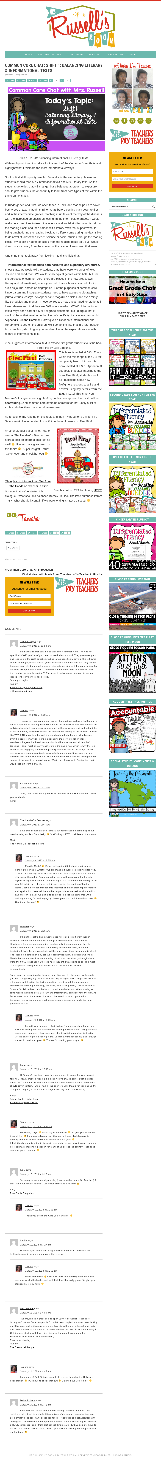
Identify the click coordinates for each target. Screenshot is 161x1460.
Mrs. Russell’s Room (41, 1455)
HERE (98, 490)
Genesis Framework (92, 1455)
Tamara (24, 710)
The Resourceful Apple (22, 1347)
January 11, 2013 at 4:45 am (35, 1371)
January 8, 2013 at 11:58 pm (35, 646)
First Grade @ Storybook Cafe (26, 687)
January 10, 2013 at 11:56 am (41, 1209)
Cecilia (23, 1240)
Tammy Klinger (28, 641)
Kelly (22, 1170)
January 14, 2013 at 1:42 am (35, 1404)
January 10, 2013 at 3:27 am (35, 1244)
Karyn (23, 1065)
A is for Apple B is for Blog (24, 1099)
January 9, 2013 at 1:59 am (35, 715)
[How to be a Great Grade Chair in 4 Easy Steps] (132, 303)
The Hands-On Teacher (32, 820)
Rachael (24, 926)
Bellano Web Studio (120, 1455)
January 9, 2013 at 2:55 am (40, 860)
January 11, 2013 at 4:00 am (35, 1312)
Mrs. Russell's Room (80, 26)
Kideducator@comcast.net (24, 1102)
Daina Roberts (28, 1400)
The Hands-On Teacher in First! (27, 843)
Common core (21, 559)
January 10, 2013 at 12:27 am (36, 1126)
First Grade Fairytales (21, 1193)
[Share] (51, 80)
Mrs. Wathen (27, 1308)
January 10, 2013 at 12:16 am (36, 1069)
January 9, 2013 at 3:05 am (35, 931)
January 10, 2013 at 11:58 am (41, 1271)
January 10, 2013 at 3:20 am (35, 1174)
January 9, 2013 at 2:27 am (35, 787)
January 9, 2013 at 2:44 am (35, 824)
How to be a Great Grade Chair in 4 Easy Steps (132, 315)
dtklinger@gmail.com (21, 691)
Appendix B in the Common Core (26, 320)
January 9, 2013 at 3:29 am (40, 1020)
